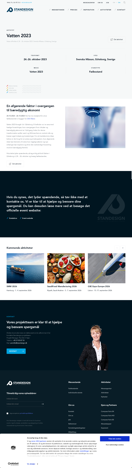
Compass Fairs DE (107, 420)
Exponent (104, 428)
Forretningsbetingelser (76, 428)
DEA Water (31, 119)
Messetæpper (106, 424)
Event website (27, 218)
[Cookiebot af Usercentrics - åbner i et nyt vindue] (13, 464)
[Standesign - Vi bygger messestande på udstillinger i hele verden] (20, 9)
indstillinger (84, 451)
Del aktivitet (118, 39)
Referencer (72, 424)
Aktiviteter (105, 10)
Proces (73, 10)
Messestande (57, 10)
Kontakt (121, 10)
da (119, 2)
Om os (100, 2)
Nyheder (104, 397)
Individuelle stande (75, 393)
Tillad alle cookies (114, 439)
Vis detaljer (31, 464)
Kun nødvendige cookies (115, 445)
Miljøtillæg (72, 432)
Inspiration (88, 10)
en (114, 2)
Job (107, 2)
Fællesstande (73, 388)
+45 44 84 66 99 (26, 2)
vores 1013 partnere (38, 441)
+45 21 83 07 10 (18, 340)
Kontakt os (13, 218)
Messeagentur (88, 2)
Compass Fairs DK (107, 411)
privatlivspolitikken (26, 413)
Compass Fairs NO (107, 416)
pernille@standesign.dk (18, 343)
